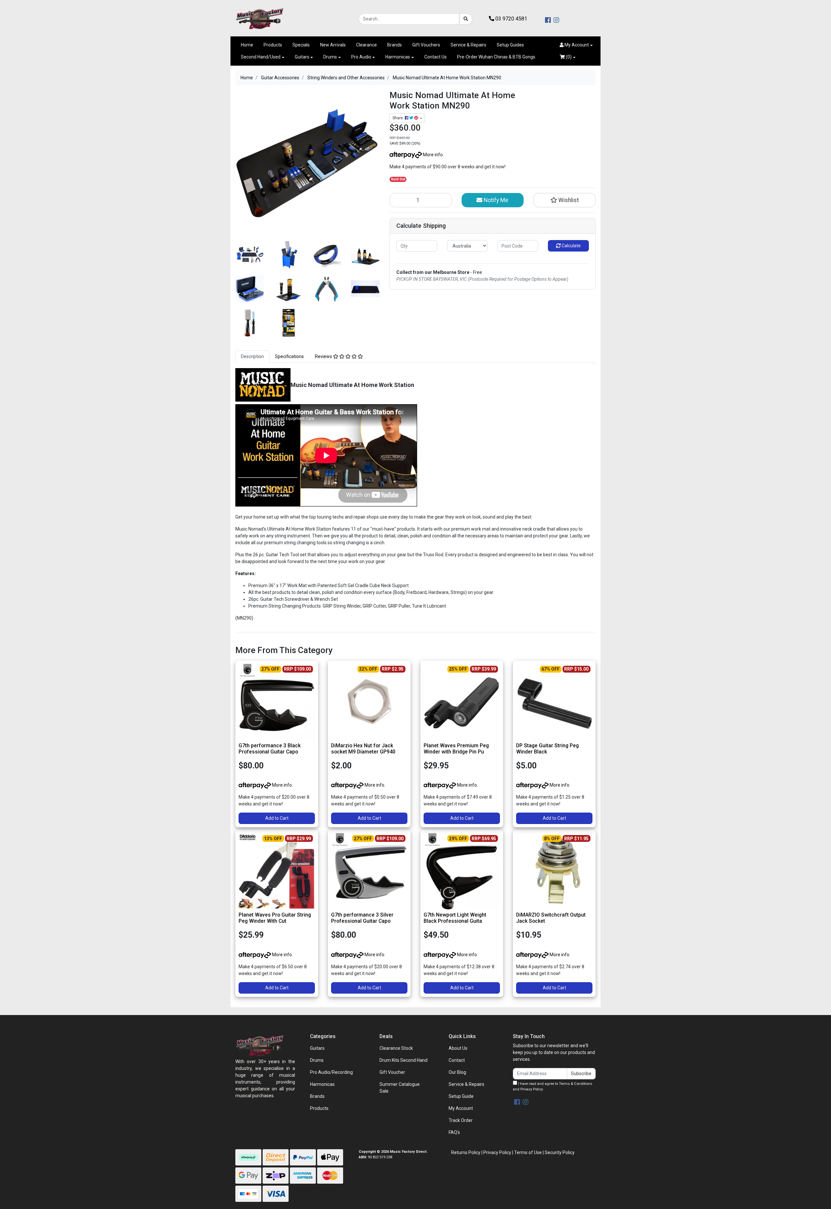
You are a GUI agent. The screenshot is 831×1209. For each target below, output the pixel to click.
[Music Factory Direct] (259, 18)
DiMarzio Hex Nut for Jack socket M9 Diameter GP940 (363, 748)
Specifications (289, 356)
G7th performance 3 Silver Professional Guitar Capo (362, 918)
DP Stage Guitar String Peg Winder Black (547, 748)
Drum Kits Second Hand (403, 1060)
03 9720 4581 (510, 19)
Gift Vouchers (426, 44)
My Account (461, 1108)
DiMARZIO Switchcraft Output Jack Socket (551, 918)
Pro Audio (361, 56)
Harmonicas (397, 56)
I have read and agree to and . (552, 1086)
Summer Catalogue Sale (399, 1088)
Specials (301, 44)
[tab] (252, 356)
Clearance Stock (396, 1048)
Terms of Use (528, 1152)
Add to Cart (277, 818)
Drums (330, 56)
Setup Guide (461, 1096)
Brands (394, 44)
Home (247, 44)
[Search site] (465, 19)
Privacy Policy (531, 1089)
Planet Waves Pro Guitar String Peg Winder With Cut (275, 918)
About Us (458, 1048)
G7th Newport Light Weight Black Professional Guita (455, 918)
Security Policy (560, 1152)
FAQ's (454, 1132)
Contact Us (435, 56)
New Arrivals (333, 44)
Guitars (302, 56)
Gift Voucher (392, 1072)
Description (252, 356)
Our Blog (457, 1072)
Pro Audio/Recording (331, 1072)
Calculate (571, 245)
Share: (398, 118)
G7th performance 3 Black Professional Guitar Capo (270, 748)
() (568, 56)
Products (273, 44)
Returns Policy (465, 1152)
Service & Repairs (468, 44)
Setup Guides (510, 44)
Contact (457, 1060)
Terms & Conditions (575, 1084)
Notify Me (495, 200)
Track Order (461, 1120)
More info (432, 154)
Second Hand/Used (260, 56)
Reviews (324, 356)
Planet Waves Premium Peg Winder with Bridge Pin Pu (456, 748)
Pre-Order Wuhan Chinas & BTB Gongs (496, 56)
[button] (576, 45)
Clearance (366, 44)
